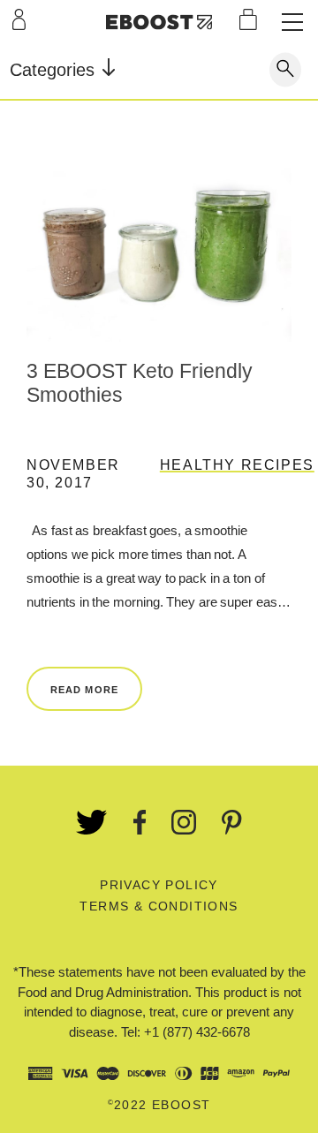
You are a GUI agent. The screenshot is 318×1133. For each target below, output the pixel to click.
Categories (55, 69)
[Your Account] (19, 19)
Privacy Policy (159, 885)
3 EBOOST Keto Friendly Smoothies (139, 383)
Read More (84, 689)
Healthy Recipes (237, 464)
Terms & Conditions (159, 906)
